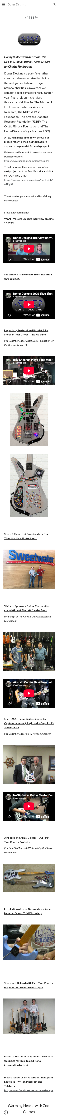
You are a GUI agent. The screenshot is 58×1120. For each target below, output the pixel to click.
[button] (4, 4)
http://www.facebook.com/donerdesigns (26, 160)
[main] (29, 17)
